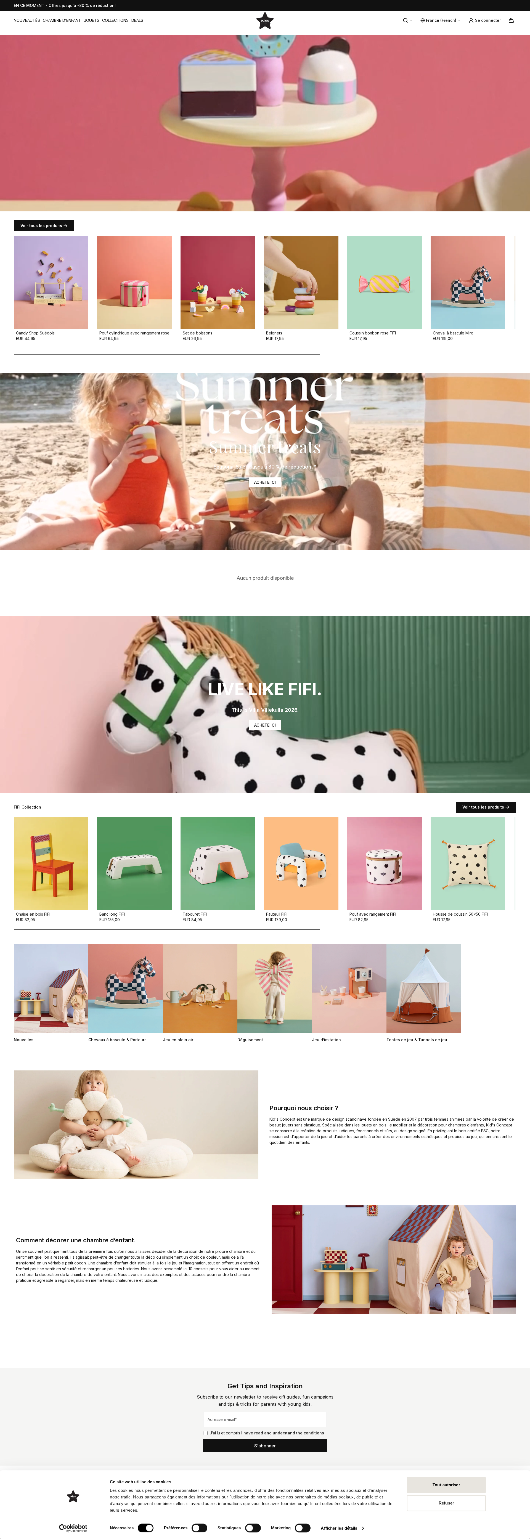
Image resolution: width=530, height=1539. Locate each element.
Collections (115, 20)
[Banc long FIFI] (134, 863)
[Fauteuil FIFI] (301, 863)
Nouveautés (27, 20)
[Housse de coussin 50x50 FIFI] (468, 863)
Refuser (446, 1503)
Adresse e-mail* (222, 1419)
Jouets (91, 20)
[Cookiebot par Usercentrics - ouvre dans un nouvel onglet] (73, 1528)
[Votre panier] (511, 20)
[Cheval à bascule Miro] (468, 282)
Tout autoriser (446, 1484)
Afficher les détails (339, 1528)
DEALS (137, 20)
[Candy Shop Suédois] (51, 282)
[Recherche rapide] (408, 20)
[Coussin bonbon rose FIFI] (384, 282)
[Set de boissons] (218, 282)
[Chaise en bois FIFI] (51, 863)
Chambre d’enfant (62, 20)
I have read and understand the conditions (282, 1433)
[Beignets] (301, 282)
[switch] (199, 1528)
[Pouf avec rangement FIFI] (384, 863)
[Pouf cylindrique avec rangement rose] (134, 282)
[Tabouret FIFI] (218, 863)
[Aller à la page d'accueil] (265, 20)
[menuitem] (27, 20)
